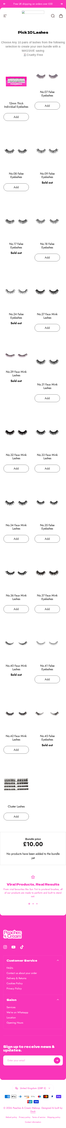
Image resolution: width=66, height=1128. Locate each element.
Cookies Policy (15, 983)
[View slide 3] (37, 904)
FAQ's (10, 968)
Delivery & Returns (16, 978)
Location (11, 1017)
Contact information (33, 1122)
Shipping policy (53, 1117)
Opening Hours (15, 1022)
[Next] (61, 4)
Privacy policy (24, 1117)
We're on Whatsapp (17, 1012)
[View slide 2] (33, 904)
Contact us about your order (22, 973)
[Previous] (4, 4)
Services (11, 1007)
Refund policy (11, 1117)
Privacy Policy (14, 988)
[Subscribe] (57, 1060)
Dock (33, 1111)
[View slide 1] (29, 904)
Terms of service (38, 1117)
